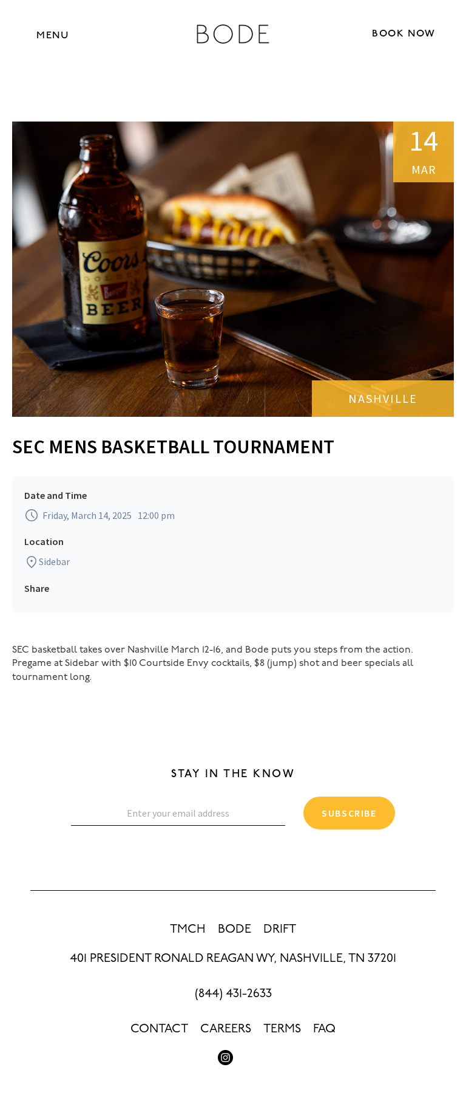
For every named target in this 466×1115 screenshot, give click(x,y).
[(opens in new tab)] (225, 1057)
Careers (225, 1029)
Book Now (404, 34)
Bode (234, 930)
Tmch (188, 930)
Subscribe (349, 813)
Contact (159, 1029)
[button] (52, 35)
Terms (282, 1029)
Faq (324, 1029)
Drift (279, 930)
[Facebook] (240, 1057)
